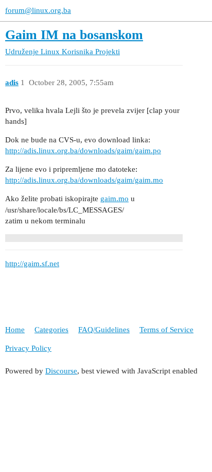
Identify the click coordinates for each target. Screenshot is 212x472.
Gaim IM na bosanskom (74, 34)
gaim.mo (114, 198)
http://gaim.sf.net (32, 263)
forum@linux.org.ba (38, 10)
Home (15, 329)
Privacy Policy (28, 348)
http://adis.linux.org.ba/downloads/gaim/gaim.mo (84, 180)
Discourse (61, 371)
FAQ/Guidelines (104, 329)
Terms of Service (166, 329)
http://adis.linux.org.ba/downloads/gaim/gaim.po (83, 151)
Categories (51, 329)
